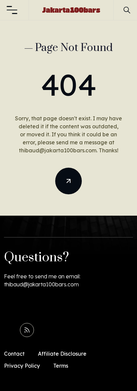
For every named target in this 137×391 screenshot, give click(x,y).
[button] (12, 10)
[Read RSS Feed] (27, 330)
